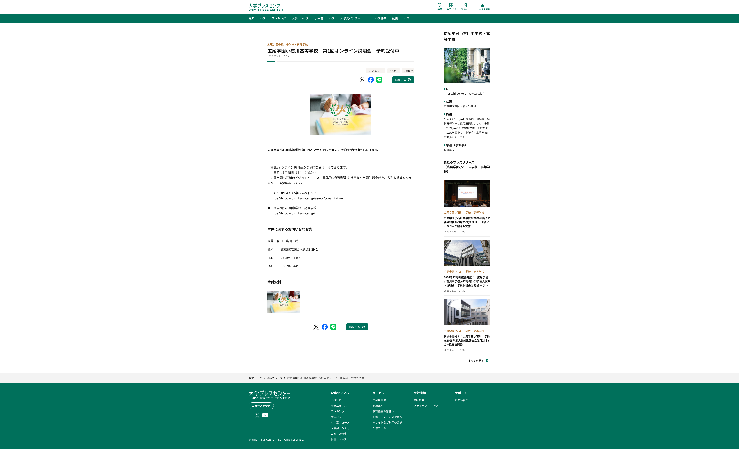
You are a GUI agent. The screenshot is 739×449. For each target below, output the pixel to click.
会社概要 (419, 400)
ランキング (337, 411)
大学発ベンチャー (341, 428)
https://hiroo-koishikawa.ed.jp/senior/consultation (306, 198)
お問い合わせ (463, 400)
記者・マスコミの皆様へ (387, 417)
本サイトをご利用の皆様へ (389, 422)
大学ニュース (339, 417)
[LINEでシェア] (379, 80)
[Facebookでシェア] (371, 80)
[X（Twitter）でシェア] (362, 80)
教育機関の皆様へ (383, 411)
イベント (393, 70)
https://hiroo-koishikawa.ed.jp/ (292, 213)
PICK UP (336, 400)
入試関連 (408, 70)
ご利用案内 (379, 400)
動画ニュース (339, 439)
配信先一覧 (379, 428)
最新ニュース (339, 406)
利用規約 (378, 406)
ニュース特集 (339, 434)
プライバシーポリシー (427, 406)
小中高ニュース (376, 70)
